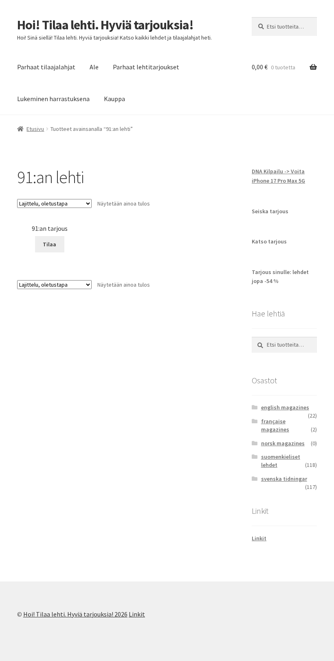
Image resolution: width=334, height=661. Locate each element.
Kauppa (114, 99)
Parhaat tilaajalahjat (46, 67)
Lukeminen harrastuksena (53, 99)
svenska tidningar (284, 478)
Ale (94, 67)
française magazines (275, 425)
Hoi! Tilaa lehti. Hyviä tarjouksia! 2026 (75, 614)
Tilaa (49, 244)
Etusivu (35, 129)
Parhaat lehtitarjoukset (146, 67)
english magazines (285, 407)
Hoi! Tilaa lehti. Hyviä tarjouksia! (105, 25)
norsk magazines (283, 443)
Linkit (259, 538)
